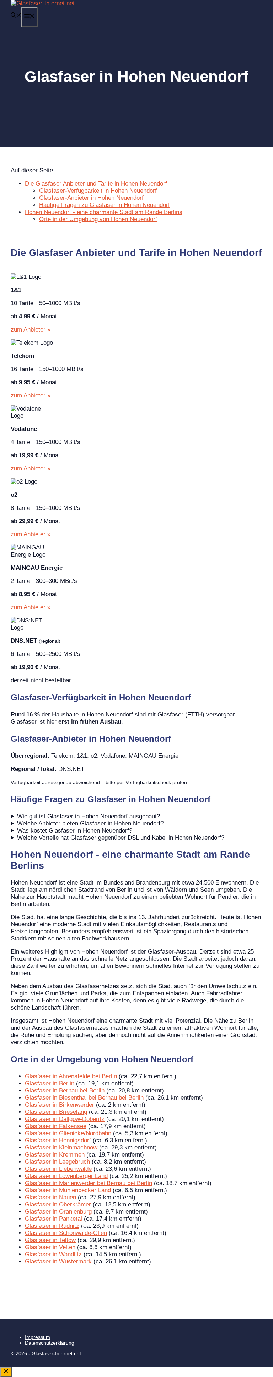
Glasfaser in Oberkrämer (58, 1204)
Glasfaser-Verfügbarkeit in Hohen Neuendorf (98, 190)
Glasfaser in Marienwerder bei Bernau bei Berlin (88, 1183)
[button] (16, 16)
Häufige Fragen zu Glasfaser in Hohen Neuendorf (104, 205)
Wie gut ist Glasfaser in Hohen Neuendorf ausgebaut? (88, 816)
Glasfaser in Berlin (49, 1083)
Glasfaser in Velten (50, 1247)
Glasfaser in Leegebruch (57, 1161)
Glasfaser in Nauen (50, 1197)
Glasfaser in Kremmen (55, 1154)
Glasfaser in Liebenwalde (58, 1168)
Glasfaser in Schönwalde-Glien (66, 1233)
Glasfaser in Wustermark (58, 1261)
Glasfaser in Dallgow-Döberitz (65, 1119)
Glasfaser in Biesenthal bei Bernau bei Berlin (84, 1097)
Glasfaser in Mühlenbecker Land (68, 1190)
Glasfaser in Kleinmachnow (61, 1147)
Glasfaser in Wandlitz (53, 1254)
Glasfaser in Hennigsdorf (58, 1140)
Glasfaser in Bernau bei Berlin (65, 1090)
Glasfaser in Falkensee (55, 1126)
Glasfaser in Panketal (53, 1218)
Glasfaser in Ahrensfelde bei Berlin (71, 1076)
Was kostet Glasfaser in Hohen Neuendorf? (74, 830)
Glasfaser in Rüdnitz (52, 1225)
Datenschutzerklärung (49, 1343)
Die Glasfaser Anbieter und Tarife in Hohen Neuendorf (96, 183)
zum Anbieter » (30, 329)
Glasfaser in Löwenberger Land (66, 1176)
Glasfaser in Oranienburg (58, 1211)
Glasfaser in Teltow (50, 1240)
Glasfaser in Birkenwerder (59, 1104)
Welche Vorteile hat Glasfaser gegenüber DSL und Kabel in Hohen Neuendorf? (120, 837)
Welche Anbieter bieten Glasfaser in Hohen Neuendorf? (90, 823)
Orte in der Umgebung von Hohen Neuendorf (98, 219)
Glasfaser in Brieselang (56, 1112)
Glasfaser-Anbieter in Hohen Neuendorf (91, 197)
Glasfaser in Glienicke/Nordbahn (68, 1133)
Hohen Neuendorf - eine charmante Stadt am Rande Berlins (103, 212)
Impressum (37, 1337)
